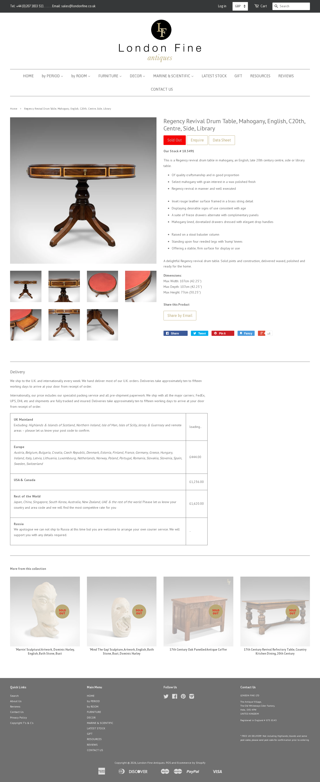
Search (14, 695)
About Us (16, 701)
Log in (222, 6)
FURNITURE (108, 76)
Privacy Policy (18, 717)
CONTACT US (162, 89)
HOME (28, 76)
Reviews (15, 706)
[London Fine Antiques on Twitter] (166, 697)
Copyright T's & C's (21, 723)
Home (13, 108)
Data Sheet (222, 140)
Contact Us (17, 712)
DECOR (136, 76)
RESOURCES (260, 76)
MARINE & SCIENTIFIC (172, 76)
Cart (263, 6)
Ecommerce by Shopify (191, 762)
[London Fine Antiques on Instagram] (191, 697)
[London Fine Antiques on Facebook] (174, 697)
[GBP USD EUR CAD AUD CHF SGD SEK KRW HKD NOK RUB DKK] (240, 6)
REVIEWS (286, 76)
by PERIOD (51, 76)
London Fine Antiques (151, 762)
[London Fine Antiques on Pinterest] (183, 697)
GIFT (238, 76)
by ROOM (79, 76)
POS (168, 762)
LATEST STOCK (214, 76)
